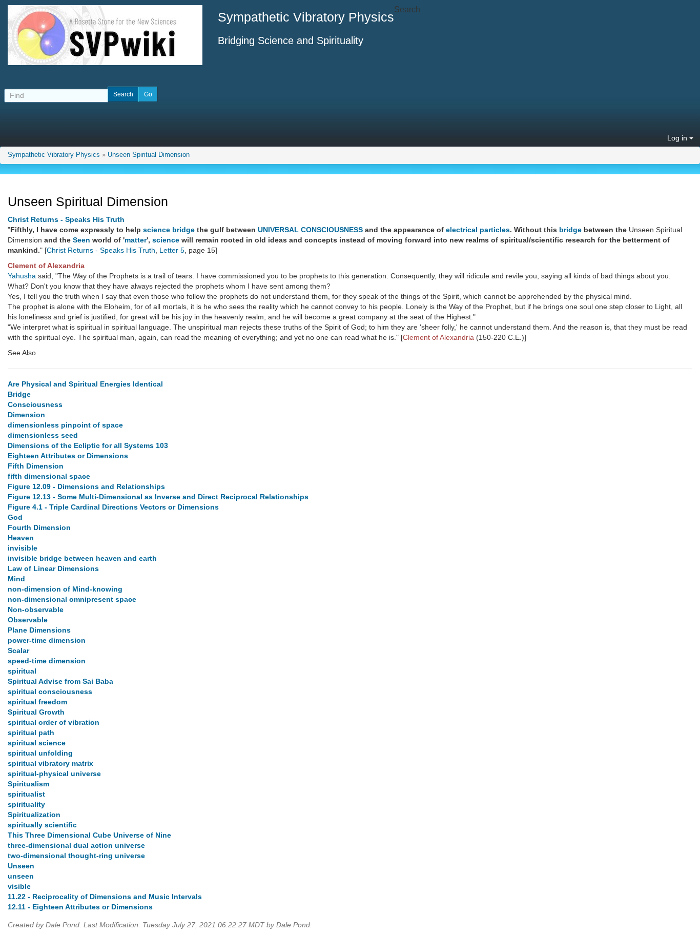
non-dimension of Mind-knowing (65, 589)
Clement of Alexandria (46, 265)
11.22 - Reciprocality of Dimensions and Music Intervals (105, 896)
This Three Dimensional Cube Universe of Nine (89, 835)
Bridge (19, 394)
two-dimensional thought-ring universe (76, 855)
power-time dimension (47, 640)
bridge (183, 230)
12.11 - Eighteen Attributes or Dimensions (80, 907)
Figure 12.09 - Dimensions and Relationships (86, 486)
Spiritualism (28, 784)
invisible (22, 548)
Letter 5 (171, 250)
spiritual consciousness (50, 691)
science (156, 230)
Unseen (21, 866)
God (15, 517)
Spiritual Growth (36, 712)
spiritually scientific (42, 825)
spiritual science (37, 743)
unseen (21, 876)
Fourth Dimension (39, 527)
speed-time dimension (47, 661)
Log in (678, 138)
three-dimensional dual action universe (76, 845)
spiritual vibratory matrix (50, 763)
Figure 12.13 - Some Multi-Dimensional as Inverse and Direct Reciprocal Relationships (158, 497)
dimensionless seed (43, 435)
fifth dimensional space (49, 476)
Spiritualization (34, 814)
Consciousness (35, 404)
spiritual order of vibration (53, 722)
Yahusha (22, 276)
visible (19, 886)
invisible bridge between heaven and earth (82, 558)
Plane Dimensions (39, 630)
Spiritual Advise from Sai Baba (60, 681)
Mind (16, 579)
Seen (81, 240)
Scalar (18, 650)
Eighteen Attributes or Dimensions (68, 456)
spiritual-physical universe (54, 773)
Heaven (21, 538)
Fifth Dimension (36, 466)
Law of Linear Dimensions (53, 568)
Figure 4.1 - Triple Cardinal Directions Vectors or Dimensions (113, 507)
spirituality (26, 804)
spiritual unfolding (40, 753)
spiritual (22, 671)
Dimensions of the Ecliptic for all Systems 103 (88, 445)
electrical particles (478, 230)
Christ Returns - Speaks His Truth (66, 219)
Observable (28, 620)
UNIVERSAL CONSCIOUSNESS (310, 230)
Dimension (26, 415)
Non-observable (36, 609)
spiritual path (31, 732)
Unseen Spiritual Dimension (149, 154)
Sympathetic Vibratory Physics (54, 154)
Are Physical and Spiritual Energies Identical (85, 384)
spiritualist (26, 794)
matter (136, 240)
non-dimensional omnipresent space (72, 599)
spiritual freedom (37, 702)
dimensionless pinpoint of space (65, 425)
